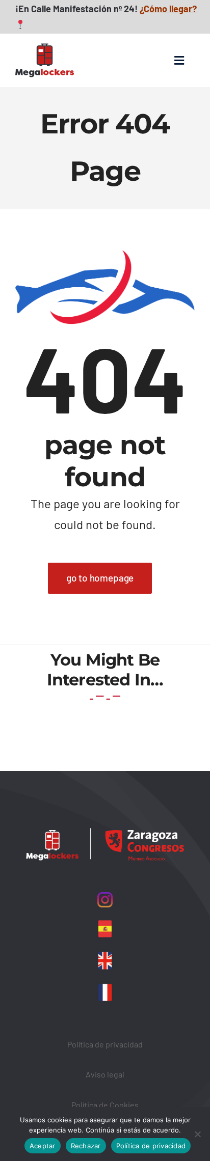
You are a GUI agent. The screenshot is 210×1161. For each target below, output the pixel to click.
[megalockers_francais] (105, 985)
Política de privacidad (105, 1044)
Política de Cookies (105, 1105)
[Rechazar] (197, 1134)
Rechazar (86, 1146)
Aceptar (43, 1146)
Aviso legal (105, 1074)
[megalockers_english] (105, 953)
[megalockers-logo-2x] (44, 38)
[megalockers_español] (105, 922)
